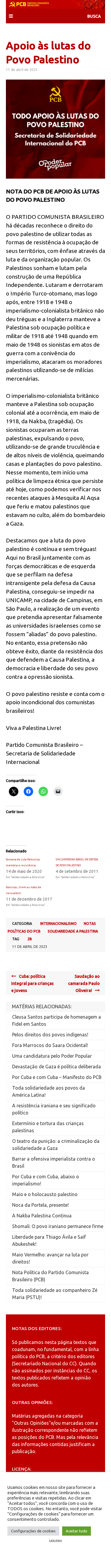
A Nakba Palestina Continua (42, 1215)
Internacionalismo (58, 923)
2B (30, 939)
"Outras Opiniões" (31, 1423)
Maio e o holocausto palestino (45, 1194)
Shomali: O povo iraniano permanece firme (57, 1226)
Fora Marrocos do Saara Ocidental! (50, 1045)
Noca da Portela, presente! (40, 1205)
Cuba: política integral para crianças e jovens (32, 983)
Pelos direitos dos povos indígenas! (50, 1034)
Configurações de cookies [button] (33, 1531)
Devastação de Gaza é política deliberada (56, 1066)
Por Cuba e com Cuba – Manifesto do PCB (57, 1077)
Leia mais (55, 1540)
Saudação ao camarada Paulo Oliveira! (84, 983)
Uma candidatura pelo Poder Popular (52, 1056)
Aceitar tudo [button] (76, 1531)
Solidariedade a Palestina (73, 931)
